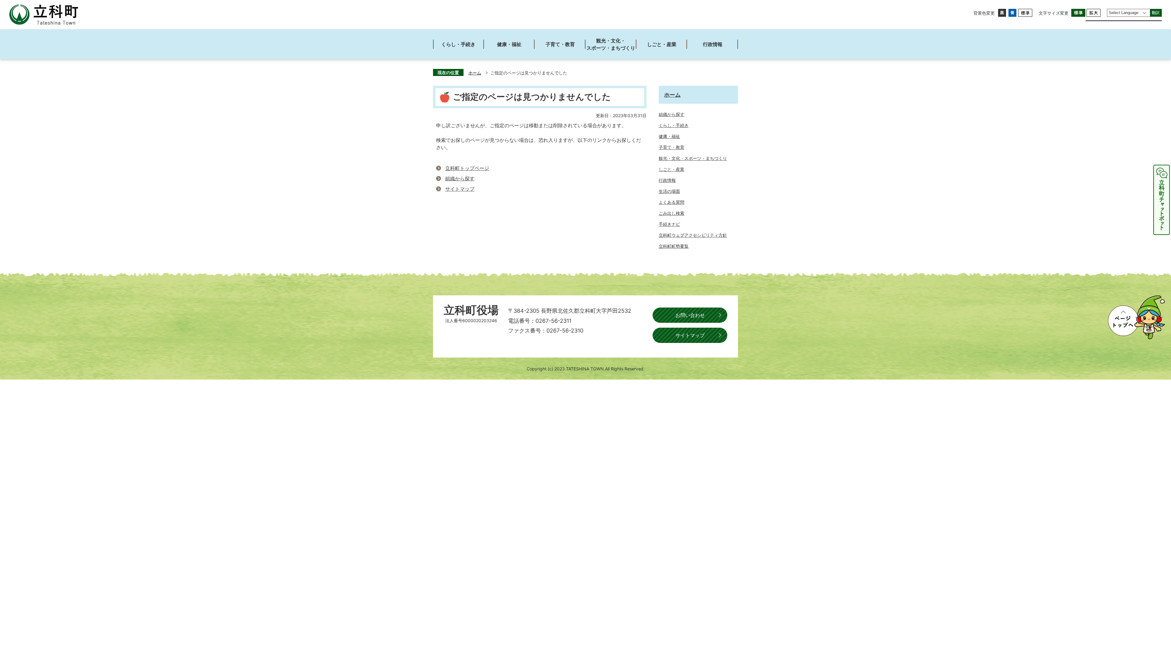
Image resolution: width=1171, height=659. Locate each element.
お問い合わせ (690, 315)
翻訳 (1156, 12)
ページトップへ (1136, 317)
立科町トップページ (467, 168)
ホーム (474, 72)
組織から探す (459, 178)
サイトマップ (459, 189)
